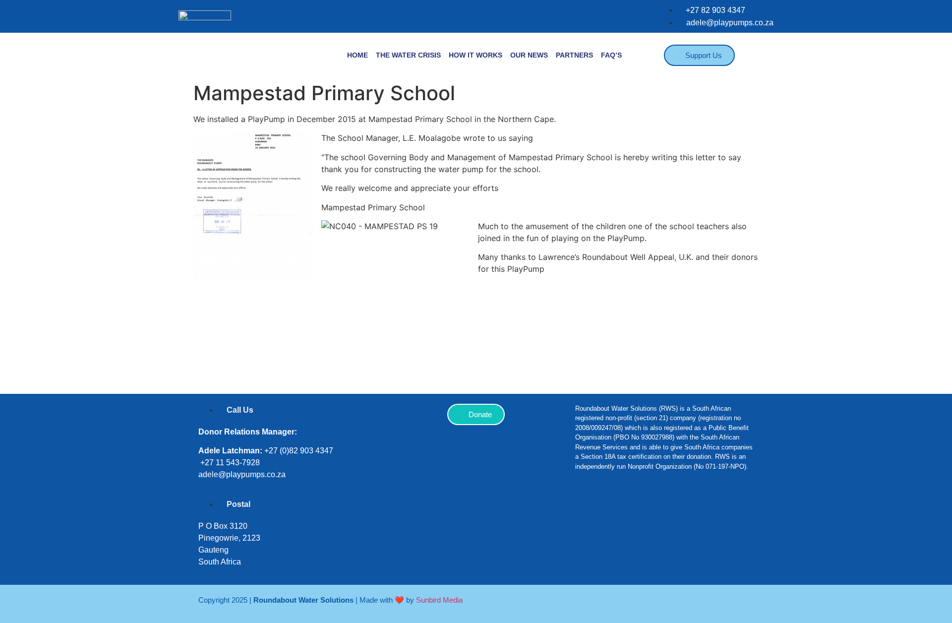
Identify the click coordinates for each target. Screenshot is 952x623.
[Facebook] (587, 510)
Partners (574, 55)
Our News (529, 55)
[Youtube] (676, 510)
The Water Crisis (408, 55)
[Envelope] (706, 510)
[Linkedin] (647, 510)
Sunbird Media (439, 600)
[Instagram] (617, 510)
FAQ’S (611, 55)
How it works (475, 55)
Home (357, 55)
